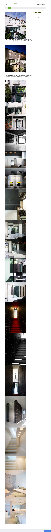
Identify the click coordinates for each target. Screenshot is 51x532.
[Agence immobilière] (11, 3)
